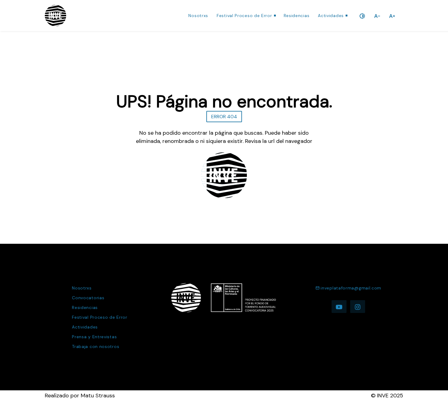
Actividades (331, 15)
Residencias (297, 15)
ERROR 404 (224, 116)
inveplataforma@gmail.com (351, 288)
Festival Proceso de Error (244, 15)
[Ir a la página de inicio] (55, 15)
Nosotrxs (198, 15)
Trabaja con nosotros (95, 346)
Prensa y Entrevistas (94, 336)
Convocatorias (88, 297)
